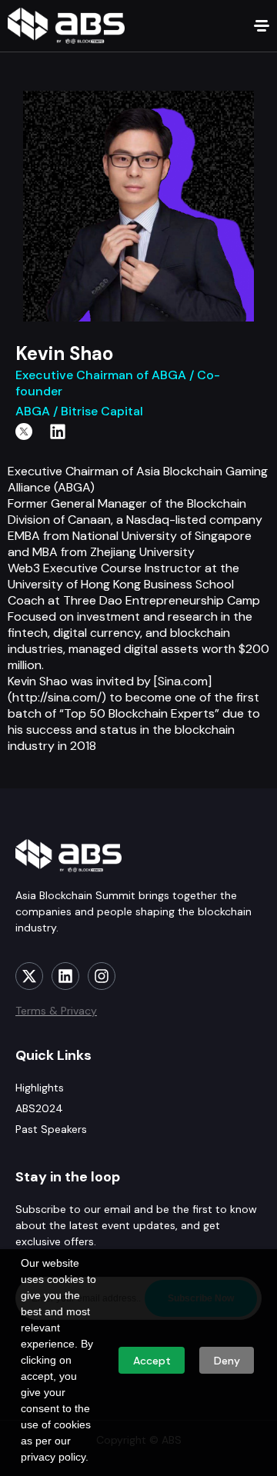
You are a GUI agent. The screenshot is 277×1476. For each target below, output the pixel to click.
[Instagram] (101, 976)
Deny (227, 1361)
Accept (152, 1361)
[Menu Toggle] (261, 26)
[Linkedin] (57, 431)
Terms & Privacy (56, 1011)
